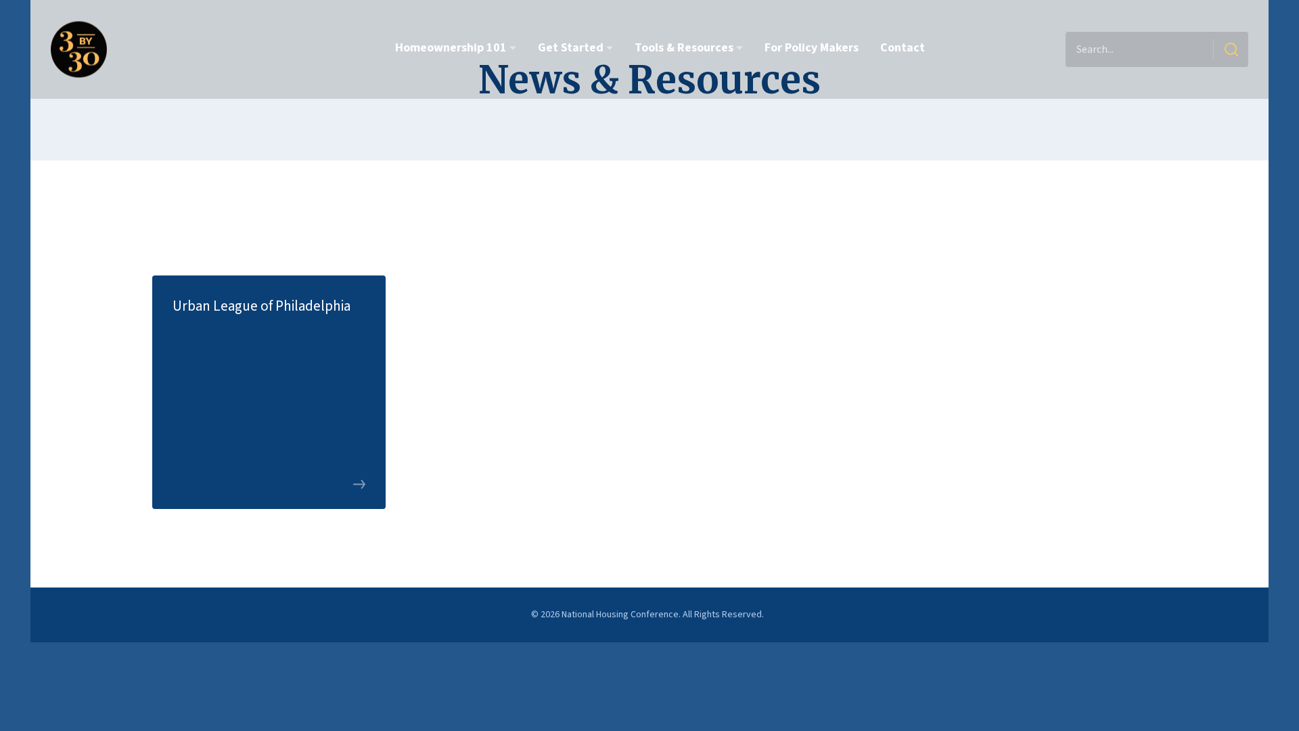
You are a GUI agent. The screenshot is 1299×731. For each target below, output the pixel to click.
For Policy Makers (812, 47)
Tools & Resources (684, 47)
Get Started (570, 47)
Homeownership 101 (451, 47)
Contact (902, 47)
